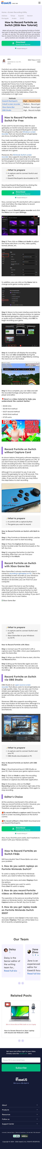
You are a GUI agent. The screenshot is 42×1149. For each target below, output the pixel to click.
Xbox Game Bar (8, 107)
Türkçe (12, 16)
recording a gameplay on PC (20, 573)
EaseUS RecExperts (10, 101)
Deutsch (30, 16)
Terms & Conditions (21, 1132)
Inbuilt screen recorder (11, 104)
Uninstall (4, 1132)
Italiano (4, 16)
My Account (37, 1132)
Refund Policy (10, 1132)
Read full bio (10, 970)
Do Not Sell (29, 1132)
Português (5, 18)
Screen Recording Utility (17, 12)
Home (4, 12)
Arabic (14, 18)
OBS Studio (6, 110)
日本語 (22, 18)
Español (21, 16)
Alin (9, 59)
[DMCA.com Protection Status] (25, 1136)
